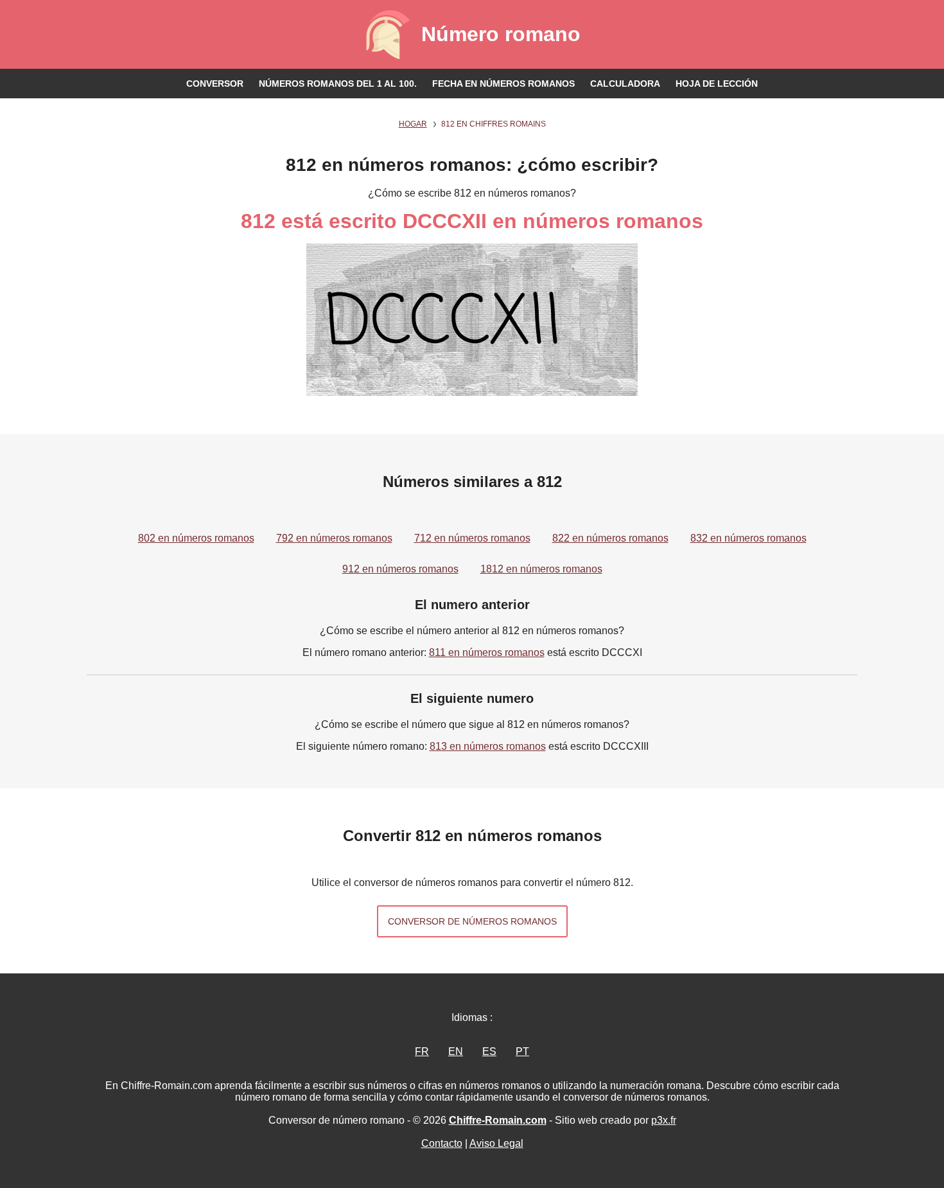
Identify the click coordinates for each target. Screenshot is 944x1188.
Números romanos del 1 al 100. (338, 83)
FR (422, 1051)
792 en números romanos (334, 538)
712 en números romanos (472, 538)
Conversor (214, 83)
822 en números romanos (610, 538)
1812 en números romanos (541, 568)
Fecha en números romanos (503, 83)
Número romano (501, 34)
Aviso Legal (496, 1143)
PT (522, 1051)
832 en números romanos (748, 538)
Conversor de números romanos (472, 921)
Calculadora (625, 83)
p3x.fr (663, 1120)
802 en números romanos (196, 538)
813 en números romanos (488, 746)
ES (489, 1051)
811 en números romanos (487, 652)
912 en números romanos (400, 568)
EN (455, 1051)
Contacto (441, 1143)
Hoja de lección (717, 83)
